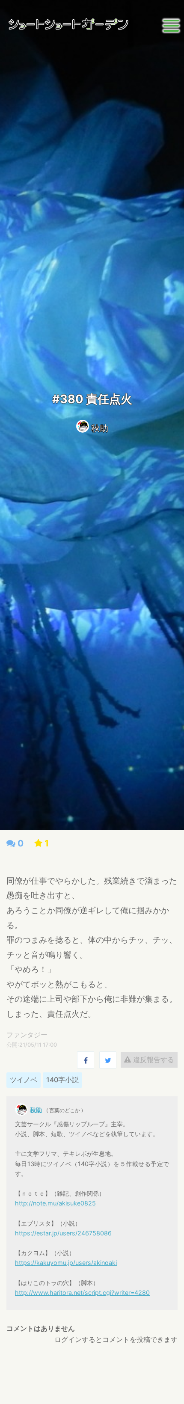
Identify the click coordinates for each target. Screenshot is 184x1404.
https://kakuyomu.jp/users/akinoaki (66, 1262)
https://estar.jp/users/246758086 (63, 1233)
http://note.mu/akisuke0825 (55, 1203)
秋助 (99, 428)
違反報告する (152, 1059)
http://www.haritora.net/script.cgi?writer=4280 (82, 1292)
